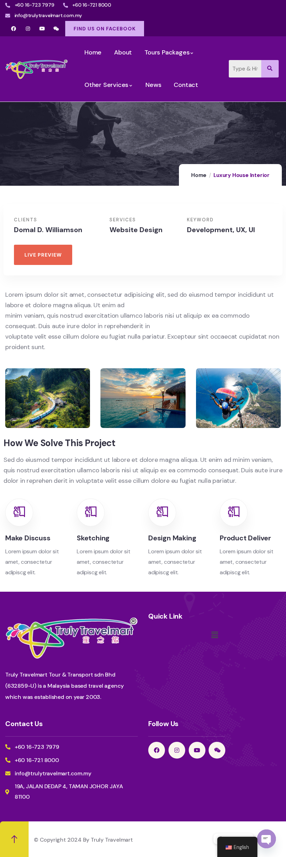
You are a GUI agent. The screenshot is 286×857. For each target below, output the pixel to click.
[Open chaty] (266, 838)
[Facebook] (13, 28)
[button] (214, 635)
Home (198, 175)
